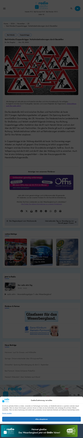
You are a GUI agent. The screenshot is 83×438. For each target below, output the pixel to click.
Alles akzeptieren (41, 419)
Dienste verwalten (7, 413)
